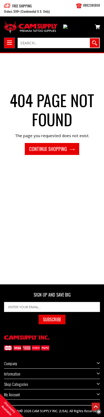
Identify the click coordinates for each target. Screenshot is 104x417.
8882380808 (91, 5)
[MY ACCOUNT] (77, 27)
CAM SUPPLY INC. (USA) (50, 411)
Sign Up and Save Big (52, 294)
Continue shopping (48, 148)
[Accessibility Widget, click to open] (98, 411)
